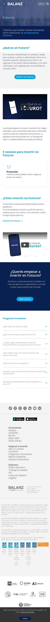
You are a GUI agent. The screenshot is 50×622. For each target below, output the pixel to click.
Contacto (13, 451)
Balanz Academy (17, 456)
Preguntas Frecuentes (20, 454)
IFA (10, 472)
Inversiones (14, 427)
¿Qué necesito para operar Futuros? (19, 334)
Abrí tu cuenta (16, 449)
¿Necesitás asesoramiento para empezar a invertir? (22, 382)
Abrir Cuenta (25, 299)
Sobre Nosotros (16, 467)
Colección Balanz (17, 475)
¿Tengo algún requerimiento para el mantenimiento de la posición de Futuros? (22, 343)
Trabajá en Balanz (18, 470)
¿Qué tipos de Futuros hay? (15, 326)
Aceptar (25, 618)
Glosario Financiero (18, 459)
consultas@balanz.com (33, 490)
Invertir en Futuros (25, 77)
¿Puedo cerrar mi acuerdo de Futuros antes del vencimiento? (24, 372)
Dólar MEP (14, 438)
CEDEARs (13, 433)
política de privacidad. (27, 612)
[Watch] (25, 106)
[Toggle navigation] (4, 4)
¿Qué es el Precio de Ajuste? (16, 363)
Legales (12, 478)
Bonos (11, 435)
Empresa (13, 465)
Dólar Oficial (14, 441)
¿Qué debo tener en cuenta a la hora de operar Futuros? (21, 354)
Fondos (12, 430)
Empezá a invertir (18, 446)
